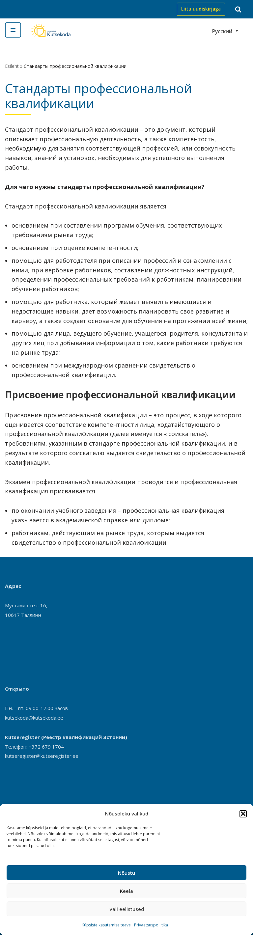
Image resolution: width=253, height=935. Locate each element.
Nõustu (126, 872)
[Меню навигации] (13, 30)
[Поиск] (238, 9)
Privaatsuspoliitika (151, 925)
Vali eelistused (126, 909)
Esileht (12, 66)
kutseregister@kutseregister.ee (41, 756)
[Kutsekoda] (50, 30)
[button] (243, 814)
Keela (126, 891)
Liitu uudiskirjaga (201, 9)
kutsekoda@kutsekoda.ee (34, 717)
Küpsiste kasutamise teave (106, 925)
